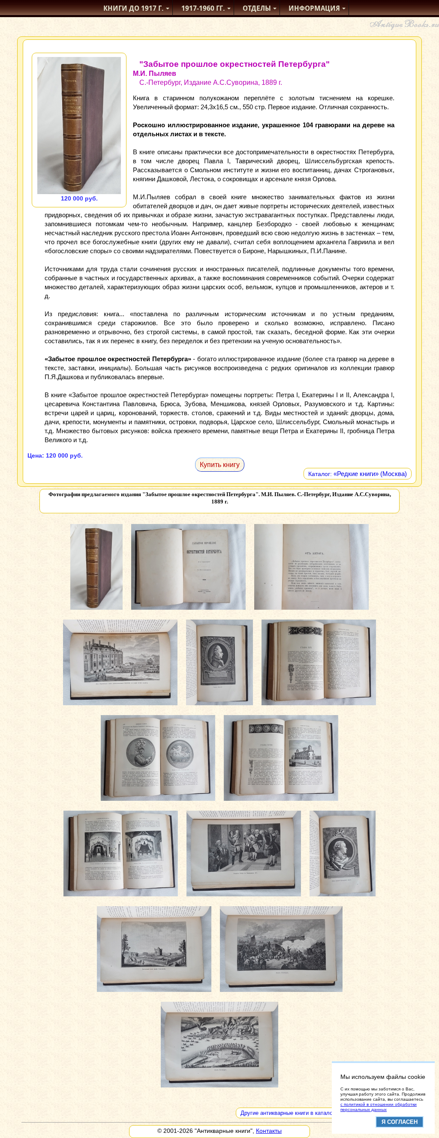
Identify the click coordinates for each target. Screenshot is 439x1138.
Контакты (269, 1130)
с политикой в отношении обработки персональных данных (378, 1107)
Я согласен (400, 1122)
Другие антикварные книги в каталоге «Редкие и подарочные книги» (329, 1113)
